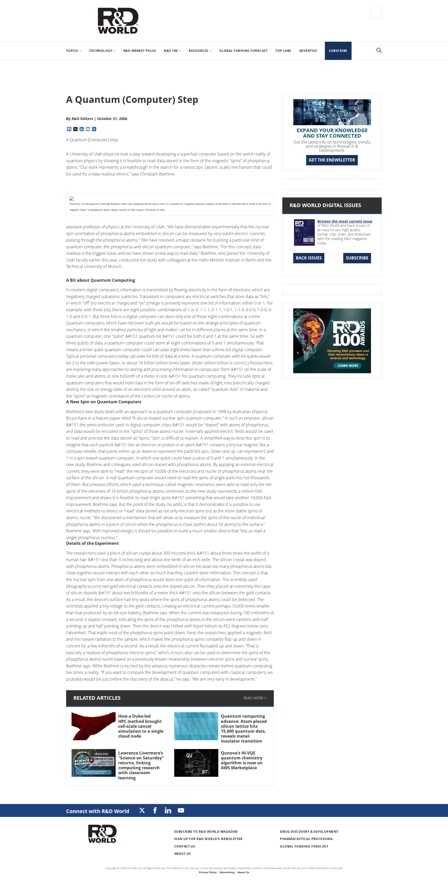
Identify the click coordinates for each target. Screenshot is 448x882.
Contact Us (184, 846)
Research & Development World (118, 21)
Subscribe (357, 258)
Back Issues (309, 258)
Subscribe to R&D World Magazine (206, 831)
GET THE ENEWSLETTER (332, 160)
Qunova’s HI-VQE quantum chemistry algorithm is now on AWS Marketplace (242, 760)
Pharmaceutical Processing (306, 839)
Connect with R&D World (97, 811)
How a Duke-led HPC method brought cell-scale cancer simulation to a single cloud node (140, 726)
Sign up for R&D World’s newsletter (208, 839)
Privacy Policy (208, 872)
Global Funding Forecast (304, 846)
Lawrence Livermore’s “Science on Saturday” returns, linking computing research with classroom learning (141, 765)
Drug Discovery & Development (309, 831)
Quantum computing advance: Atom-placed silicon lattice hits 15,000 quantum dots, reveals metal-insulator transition (244, 728)
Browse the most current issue (344, 221)
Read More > (255, 697)
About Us (182, 853)
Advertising (227, 872)
